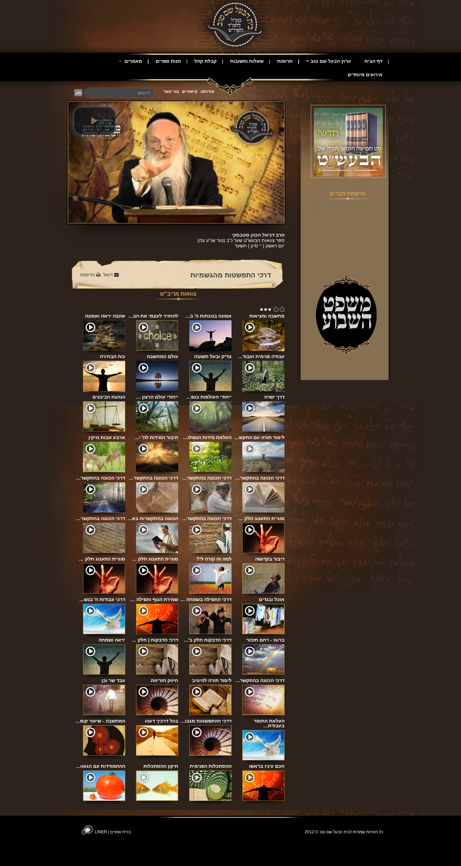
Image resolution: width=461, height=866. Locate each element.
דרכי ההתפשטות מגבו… (206, 721)
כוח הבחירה (112, 356)
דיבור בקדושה (269, 559)
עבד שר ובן (113, 680)
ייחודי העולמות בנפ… (209, 397)
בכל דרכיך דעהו (161, 721)
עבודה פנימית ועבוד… (261, 356)
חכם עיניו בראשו (266, 766)
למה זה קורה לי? (214, 559)
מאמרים (132, 61)
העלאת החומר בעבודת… (269, 723)
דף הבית (373, 61)
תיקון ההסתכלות (160, 766)
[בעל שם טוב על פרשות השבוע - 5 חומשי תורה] (348, 141)
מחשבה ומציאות (266, 316)
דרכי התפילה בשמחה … (206, 599)
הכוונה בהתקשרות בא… (152, 518)
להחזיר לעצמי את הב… (153, 316)
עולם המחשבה (162, 356)
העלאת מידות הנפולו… (207, 437)
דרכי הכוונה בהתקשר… (100, 478)
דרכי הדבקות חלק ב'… (208, 640)
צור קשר (171, 91)
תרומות (285, 61)
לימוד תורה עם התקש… (259, 437)
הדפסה (88, 274)
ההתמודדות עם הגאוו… (100, 766)
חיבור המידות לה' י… (156, 437)
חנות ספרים (168, 61)
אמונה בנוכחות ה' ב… (208, 316)
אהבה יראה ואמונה (105, 316)
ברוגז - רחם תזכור (265, 640)
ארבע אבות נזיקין (106, 437)
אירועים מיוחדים (365, 74)
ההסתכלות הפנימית (211, 766)
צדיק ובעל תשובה (213, 356)
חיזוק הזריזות (164, 680)
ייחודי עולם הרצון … (157, 397)
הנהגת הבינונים (108, 397)
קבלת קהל (205, 61)
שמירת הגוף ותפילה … (154, 599)
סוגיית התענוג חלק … (261, 518)
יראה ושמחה (112, 640)
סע (78, 93)
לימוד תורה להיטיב (212, 680)
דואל (108, 274)
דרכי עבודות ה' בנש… (102, 599)
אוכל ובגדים (271, 599)
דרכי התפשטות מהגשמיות (230, 275)
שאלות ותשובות (247, 61)
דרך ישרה (274, 397)
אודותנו (207, 91)
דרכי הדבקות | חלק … (155, 640)
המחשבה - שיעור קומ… (100, 721)
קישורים (189, 91)
